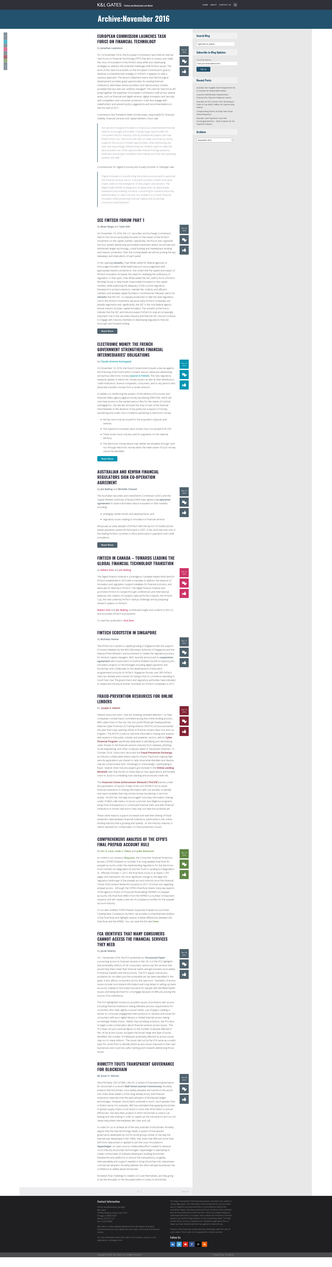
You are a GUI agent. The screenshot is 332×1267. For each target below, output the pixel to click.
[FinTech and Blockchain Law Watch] (125, 4)
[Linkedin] (172, 1244)
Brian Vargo (107, 226)
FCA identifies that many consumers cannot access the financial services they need (132, 938)
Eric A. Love (107, 851)
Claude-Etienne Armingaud (116, 361)
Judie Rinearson (145, 851)
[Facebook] (191, 1244)
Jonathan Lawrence (112, 48)
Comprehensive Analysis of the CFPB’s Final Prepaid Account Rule (132, 842)
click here (128, 620)
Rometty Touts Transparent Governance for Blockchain (135, 1066)
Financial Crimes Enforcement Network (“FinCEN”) (130, 782)
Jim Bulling (107, 489)
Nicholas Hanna (110, 639)
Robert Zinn (107, 570)
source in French (139, 375)
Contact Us (225, 5)
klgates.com (117, 1240)
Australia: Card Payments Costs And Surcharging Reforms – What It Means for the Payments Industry (215, 121)
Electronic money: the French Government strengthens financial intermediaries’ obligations (130, 349)
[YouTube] (185, 1244)
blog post (129, 857)
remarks (118, 262)
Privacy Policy (218, 1254)
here (156, 921)
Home (205, 5)
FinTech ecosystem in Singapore (126, 632)
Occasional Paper (155, 957)
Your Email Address (203, 60)
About (213, 5)
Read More (107, 331)
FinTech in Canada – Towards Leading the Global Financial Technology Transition (135, 560)
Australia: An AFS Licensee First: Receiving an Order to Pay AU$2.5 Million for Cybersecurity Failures (215, 104)
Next (184, 1191)
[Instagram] (198, 1244)
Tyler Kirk (124, 226)
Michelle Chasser (127, 489)
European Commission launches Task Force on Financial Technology (131, 39)
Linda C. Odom (123, 851)
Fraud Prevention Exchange (156, 752)
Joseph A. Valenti (110, 708)
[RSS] (204, 1244)
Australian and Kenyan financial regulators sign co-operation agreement (128, 477)
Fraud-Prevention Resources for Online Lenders (135, 698)
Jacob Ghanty (108, 950)
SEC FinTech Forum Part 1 (120, 220)
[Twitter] (179, 1244)
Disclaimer (229, 1254)
